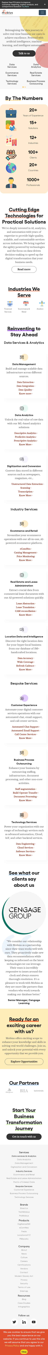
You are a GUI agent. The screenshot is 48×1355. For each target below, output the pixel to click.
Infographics (24, 1306)
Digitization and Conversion (24, 1167)
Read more (24, 269)
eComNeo (24, 1227)
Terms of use (24, 1287)
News (24, 1253)
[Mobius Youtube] (33, 1321)
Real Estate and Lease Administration (24, 1178)
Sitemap (24, 1291)
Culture (24, 1257)
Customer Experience (24, 1189)
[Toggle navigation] (42, 12)
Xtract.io (24, 1208)
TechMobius (24, 1212)
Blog (24, 1299)
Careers (24, 1261)
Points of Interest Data (24, 1182)
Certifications (24, 1265)
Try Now (25, 6)
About (24, 1250)
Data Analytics (24, 1159)
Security (24, 1283)
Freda (24, 1231)
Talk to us (24, 53)
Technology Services (24, 1197)
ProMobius (24, 1215)
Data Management (24, 1163)
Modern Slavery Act (24, 1276)
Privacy (24, 1280)
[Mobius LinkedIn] (24, 1321)
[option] (8, 308)
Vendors (24, 1268)
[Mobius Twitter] (14, 1321)
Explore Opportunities (24, 1061)
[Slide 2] (25, 87)
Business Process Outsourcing (24, 1193)
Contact (24, 1272)
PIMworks (24, 1239)
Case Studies (24, 1303)
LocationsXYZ (24, 1235)
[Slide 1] (23, 87)
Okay (24, 1351)
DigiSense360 (24, 1224)
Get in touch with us (24, 1136)
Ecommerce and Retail (24, 1174)
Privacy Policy (12, 1345)
